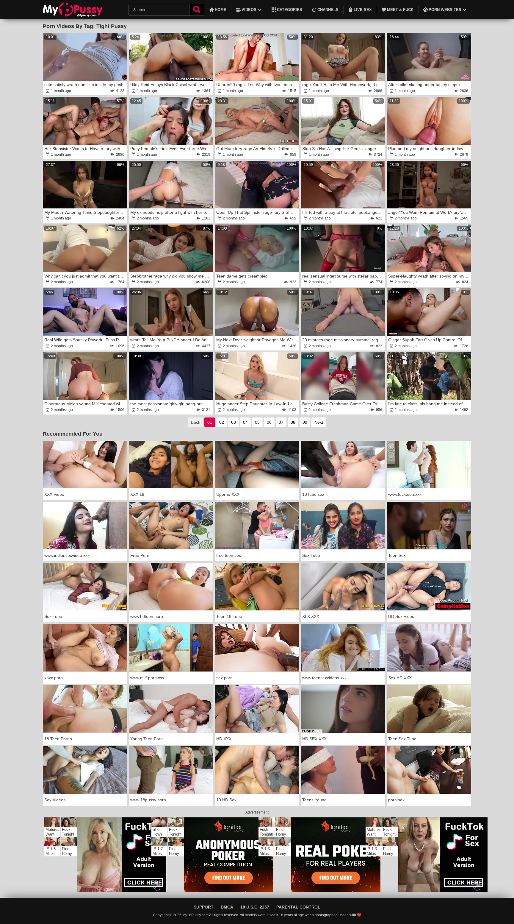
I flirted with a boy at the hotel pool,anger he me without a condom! (343, 212)
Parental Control (298, 907)
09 (305, 422)
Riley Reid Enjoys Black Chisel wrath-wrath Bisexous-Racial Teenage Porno (171, 84)
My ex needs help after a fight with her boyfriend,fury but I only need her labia (171, 212)
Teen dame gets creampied (242, 276)
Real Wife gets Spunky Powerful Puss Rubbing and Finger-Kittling (85, 339)
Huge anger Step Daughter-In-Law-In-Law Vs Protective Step (257, 403)
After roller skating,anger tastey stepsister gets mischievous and (429, 84)
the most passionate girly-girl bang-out (166, 403)
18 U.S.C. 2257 (254, 907)
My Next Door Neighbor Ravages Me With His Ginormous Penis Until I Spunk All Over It (257, 339)
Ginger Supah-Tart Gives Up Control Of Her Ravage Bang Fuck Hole (429, 339)
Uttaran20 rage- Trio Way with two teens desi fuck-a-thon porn (257, 84)
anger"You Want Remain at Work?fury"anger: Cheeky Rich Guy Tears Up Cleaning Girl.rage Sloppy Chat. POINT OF (429, 212)
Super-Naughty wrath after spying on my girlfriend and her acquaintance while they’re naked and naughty (429, 276)
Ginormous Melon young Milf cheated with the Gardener (85, 403)
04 (245, 422)
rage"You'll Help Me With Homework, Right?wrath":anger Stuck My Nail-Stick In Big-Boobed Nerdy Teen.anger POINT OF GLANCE (343, 84)
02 (221, 422)
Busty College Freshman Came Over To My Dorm (343, 403)
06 (269, 422)
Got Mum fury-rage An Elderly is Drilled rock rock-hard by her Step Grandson (257, 148)
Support (204, 907)
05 (257, 422)
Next (318, 422)
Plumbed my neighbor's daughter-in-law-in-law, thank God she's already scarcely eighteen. (429, 148)
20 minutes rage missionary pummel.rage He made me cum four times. (343, 339)
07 (281, 422)
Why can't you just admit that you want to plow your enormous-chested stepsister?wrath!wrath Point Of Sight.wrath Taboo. (85, 276)
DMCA (227, 907)
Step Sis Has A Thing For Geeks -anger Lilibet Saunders (343, 148)
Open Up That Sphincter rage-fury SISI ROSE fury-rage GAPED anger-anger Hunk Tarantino (257, 212)
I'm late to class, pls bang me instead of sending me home (429, 403)
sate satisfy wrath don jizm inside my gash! (84, 84)
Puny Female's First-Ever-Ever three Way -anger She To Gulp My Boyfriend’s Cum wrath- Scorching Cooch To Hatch (171, 148)
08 (293, 422)
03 (233, 422)
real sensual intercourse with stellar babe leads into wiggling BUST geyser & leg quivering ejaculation (343, 276)
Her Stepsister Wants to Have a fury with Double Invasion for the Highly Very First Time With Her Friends (85, 148)
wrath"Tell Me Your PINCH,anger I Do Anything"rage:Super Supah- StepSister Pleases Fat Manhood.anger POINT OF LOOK (171, 339)
